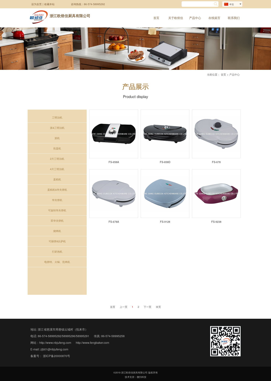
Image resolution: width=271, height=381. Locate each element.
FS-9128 (165, 221)
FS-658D (165, 162)
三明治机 (57, 117)
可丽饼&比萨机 (57, 241)
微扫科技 (141, 377)
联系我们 (234, 18)
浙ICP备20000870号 (56, 356)
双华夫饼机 (57, 220)
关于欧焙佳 (175, 18)
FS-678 (216, 162)
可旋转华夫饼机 (57, 210)
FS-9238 (216, 221)
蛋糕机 (57, 179)
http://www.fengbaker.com (92, 342)
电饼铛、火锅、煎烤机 (57, 262)
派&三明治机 (57, 128)
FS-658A (114, 162)
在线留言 (214, 18)
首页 (156, 18)
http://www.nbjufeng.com (55, 342)
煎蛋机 (57, 148)
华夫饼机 (57, 200)
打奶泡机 (57, 251)
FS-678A (114, 221)
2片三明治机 (57, 158)
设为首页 (36, 4)
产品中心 (195, 18)
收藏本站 (49, 4)
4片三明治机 (57, 169)
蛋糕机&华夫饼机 (57, 189)
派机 (57, 138)
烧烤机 (57, 231)
